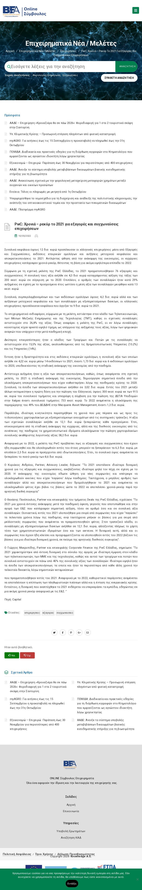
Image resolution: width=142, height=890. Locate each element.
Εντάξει (72, 883)
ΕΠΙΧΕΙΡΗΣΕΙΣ (32, 612)
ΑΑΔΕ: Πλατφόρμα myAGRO (27, 209)
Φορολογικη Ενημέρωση (46, 75)
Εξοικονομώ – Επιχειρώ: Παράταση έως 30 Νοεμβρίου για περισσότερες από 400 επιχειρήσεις (71, 163)
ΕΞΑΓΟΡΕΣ (48, 612)
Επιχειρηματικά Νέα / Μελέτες (37, 51)
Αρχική (10, 51)
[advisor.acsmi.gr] (88, 632)
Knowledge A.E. (81, 856)
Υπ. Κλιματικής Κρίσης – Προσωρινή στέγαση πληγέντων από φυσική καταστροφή (63, 134)
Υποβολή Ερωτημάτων (71, 831)
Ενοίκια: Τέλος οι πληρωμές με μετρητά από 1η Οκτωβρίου (48, 191)
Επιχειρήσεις (68, 51)
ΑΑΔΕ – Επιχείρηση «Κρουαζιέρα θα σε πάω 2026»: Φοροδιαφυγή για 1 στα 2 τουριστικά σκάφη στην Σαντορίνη (38, 687)
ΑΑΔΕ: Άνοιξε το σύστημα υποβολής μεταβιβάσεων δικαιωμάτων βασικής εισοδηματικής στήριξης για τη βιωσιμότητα (105, 724)
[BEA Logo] (71, 766)
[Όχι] (137, 881)
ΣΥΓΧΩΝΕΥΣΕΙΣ (65, 612)
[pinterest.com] (71, 632)
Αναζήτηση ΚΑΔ (71, 837)
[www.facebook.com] (63, 632)
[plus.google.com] (79, 632)
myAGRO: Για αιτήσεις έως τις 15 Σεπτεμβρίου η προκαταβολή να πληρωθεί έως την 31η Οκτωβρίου (37, 703)
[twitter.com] (54, 632)
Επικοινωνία (71, 811)
